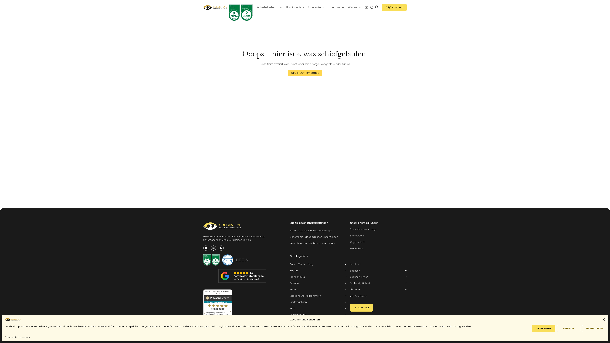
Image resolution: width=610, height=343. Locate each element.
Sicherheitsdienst (267, 7)
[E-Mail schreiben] (366, 7)
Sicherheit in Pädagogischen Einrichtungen (314, 237)
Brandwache (357, 235)
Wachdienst (357, 248)
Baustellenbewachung (363, 229)
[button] (603, 319)
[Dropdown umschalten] (280, 7)
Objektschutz (357, 242)
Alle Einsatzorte (358, 296)
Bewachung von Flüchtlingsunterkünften (312, 243)
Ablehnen (568, 328)
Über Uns (334, 7)
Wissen (352, 7)
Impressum (24, 337)
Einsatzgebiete (295, 7)
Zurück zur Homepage (305, 73)
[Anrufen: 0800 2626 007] (371, 7)
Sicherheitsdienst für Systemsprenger (311, 230)
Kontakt (363, 307)
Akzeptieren (544, 328)
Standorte (314, 7)
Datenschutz (11, 337)
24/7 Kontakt (394, 7)
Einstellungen (594, 328)
